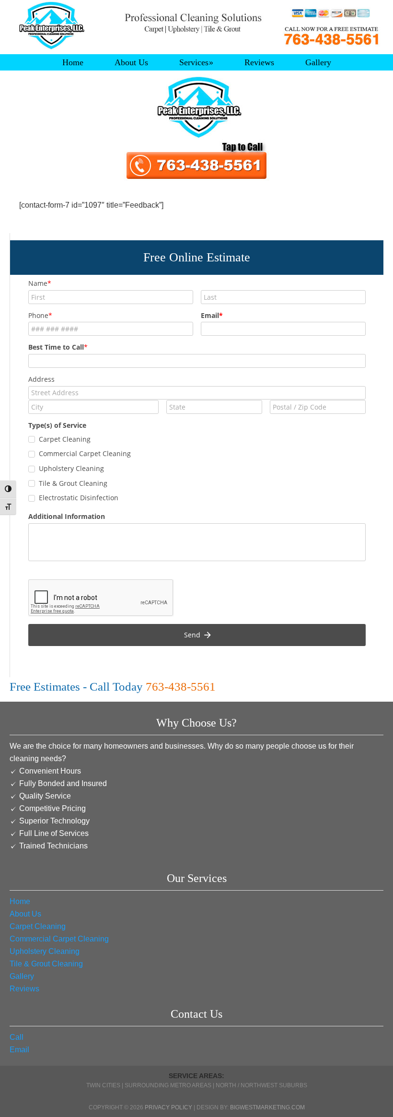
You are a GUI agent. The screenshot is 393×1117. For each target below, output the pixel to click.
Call (16, 1037)
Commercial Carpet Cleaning (59, 939)
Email (19, 1050)
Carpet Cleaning (38, 926)
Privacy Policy (168, 1107)
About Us (25, 914)
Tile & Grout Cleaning (46, 964)
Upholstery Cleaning (45, 951)
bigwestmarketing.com (267, 1107)
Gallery (22, 976)
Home (20, 901)
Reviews (24, 989)
